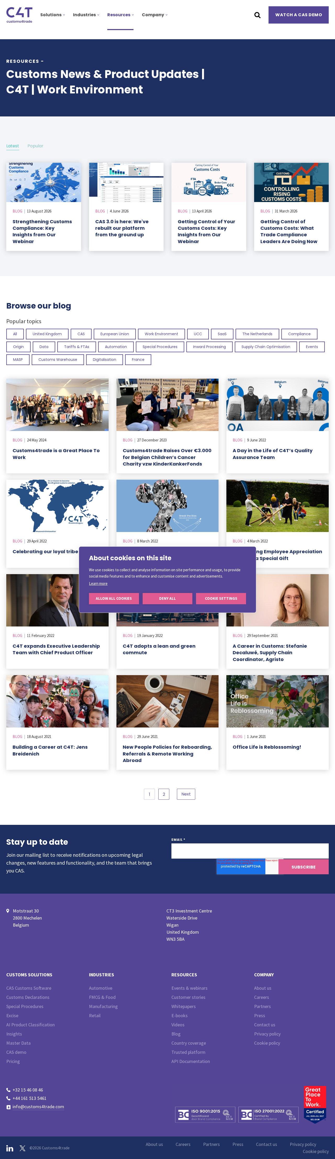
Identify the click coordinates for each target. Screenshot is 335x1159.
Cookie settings (221, 598)
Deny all (167, 598)
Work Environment (161, 334)
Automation (116, 346)
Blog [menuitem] (176, 1034)
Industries (84, 15)
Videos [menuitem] (178, 1025)
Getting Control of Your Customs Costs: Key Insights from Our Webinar (206, 231)
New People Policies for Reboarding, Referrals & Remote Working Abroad (167, 753)
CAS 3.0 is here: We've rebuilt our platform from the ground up (122, 228)
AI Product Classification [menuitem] (30, 1025)
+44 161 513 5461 (30, 1098)
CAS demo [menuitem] (16, 1052)
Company (153, 15)
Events (312, 346)
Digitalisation (104, 359)
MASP (18, 359)
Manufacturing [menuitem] (103, 1006)
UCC (198, 334)
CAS (81, 334)
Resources (118, 15)
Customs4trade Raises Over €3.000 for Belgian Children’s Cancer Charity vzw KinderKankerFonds (167, 457)
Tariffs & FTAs (76, 346)
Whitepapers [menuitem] (183, 1006)
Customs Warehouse (57, 359)
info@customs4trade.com (38, 1107)
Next (186, 794)
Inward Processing (209, 346)
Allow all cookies (114, 598)
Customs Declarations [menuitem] (27, 997)
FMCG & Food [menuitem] (102, 997)
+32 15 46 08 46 (28, 1090)
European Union (114, 334)
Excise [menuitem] (12, 1015)
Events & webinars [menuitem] (189, 988)
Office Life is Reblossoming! (267, 747)
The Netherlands (257, 334)
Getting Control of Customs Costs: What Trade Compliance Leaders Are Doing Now (288, 231)
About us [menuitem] (262, 988)
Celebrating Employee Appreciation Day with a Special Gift (277, 554)
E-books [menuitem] (179, 1015)
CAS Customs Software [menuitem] (28, 988)
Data (44, 346)
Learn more (98, 583)
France (138, 359)
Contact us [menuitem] (264, 1025)
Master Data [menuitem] (18, 1043)
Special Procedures (160, 346)
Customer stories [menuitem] (188, 997)
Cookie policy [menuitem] (267, 1043)
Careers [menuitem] (261, 997)
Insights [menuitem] (14, 1034)
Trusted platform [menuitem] (188, 1052)
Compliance (299, 334)
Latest (12, 146)
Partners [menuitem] (262, 1006)
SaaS (222, 334)
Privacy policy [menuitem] (267, 1034)
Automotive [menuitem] (100, 988)
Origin (18, 346)
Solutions (51, 15)
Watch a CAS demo (298, 15)
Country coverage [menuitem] (188, 1043)
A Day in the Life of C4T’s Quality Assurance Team (272, 453)
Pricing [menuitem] (13, 1061)
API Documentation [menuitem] (190, 1061)
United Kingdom (47, 334)
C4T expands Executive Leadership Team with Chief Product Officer (56, 649)
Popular (35, 146)
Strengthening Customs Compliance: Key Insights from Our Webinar (42, 231)
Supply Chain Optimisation (266, 346)
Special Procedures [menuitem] (24, 1006)
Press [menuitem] (259, 1015)
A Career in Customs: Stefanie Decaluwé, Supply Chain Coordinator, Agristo (270, 652)
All (15, 334)
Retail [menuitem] (94, 1015)
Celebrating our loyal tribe (45, 551)
